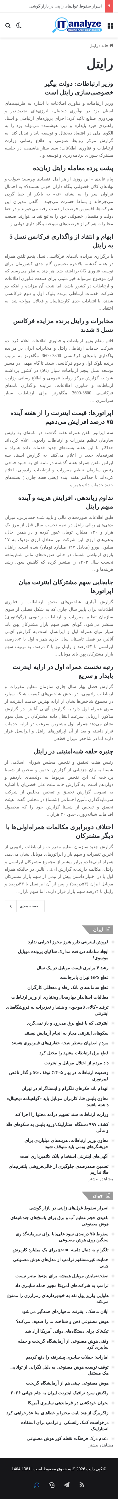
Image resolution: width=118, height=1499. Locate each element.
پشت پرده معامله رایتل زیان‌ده (73, 168)
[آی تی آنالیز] (77, 25)
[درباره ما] (36, 1485)
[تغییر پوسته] (19, 27)
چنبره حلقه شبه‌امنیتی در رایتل (73, 751)
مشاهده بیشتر (101, 1179)
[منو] (110, 27)
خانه (105, 45)
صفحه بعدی (30, 906)
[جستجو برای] (8, 27)
